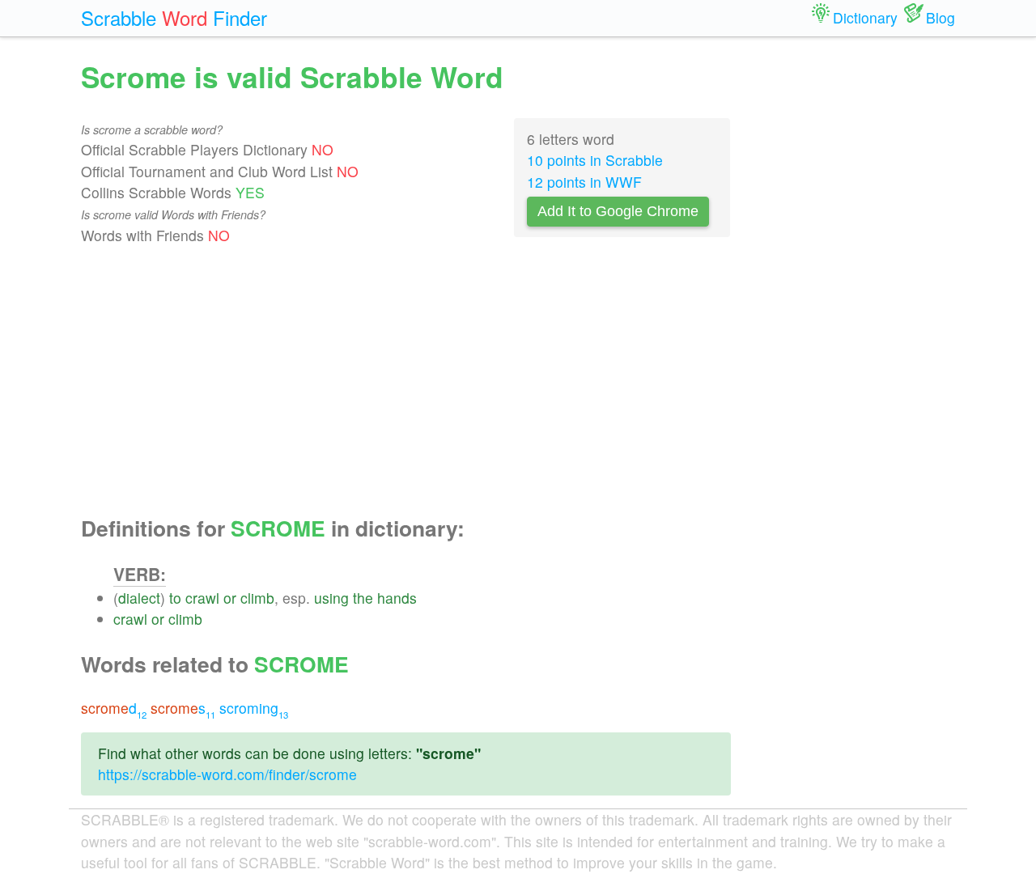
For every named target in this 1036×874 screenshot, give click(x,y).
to (175, 598)
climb (257, 598)
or (229, 598)
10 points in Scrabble (595, 160)
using (331, 598)
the (363, 598)
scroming (253, 708)
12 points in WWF (584, 182)
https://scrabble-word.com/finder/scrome (227, 774)
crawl (202, 598)
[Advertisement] (406, 381)
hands (397, 598)
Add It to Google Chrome (617, 211)
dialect (139, 598)
